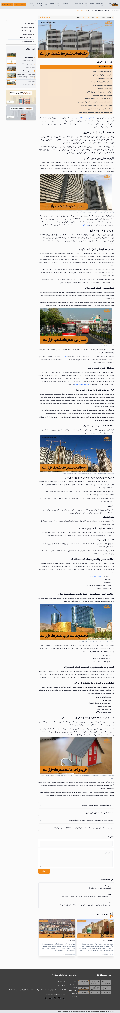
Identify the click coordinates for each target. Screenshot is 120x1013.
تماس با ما (73, 984)
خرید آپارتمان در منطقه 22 (96, 4)
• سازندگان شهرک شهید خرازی (104, 89)
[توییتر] (63, 998)
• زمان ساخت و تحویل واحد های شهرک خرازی (99, 92)
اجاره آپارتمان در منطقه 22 (81, 4)
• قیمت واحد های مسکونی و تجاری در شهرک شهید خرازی (96, 106)
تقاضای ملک (73, 990)
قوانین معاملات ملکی (26, 27)
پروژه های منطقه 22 (54, 4)
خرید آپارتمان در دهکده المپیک (106, 988)
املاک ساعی (109, 4)
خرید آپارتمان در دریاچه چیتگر (94, 982)
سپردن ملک (73, 987)
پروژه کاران (83, 988)
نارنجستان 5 (94, 993)
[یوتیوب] (50, 998)
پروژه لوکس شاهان (106, 993)
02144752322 (62, 981)
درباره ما (74, 981)
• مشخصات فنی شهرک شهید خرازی (102, 72)
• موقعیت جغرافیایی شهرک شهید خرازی (101, 82)
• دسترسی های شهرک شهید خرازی (102, 85)
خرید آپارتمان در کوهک (83, 982)
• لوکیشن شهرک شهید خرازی (104, 78)
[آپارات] (45, 998)
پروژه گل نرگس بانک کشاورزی (95, 988)
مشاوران (74, 996)
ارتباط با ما (39, 4)
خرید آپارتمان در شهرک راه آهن (106, 982)
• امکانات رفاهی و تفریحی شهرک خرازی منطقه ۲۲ (98, 99)
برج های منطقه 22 (27, 31)
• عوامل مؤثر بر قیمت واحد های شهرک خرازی (99, 109)
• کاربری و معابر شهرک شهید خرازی (102, 75)
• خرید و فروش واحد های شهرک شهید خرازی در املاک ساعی (95, 112)
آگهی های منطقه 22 (67, 4)
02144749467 (62, 985)
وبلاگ (45, 4)
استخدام (74, 993)
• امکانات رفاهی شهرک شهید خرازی (102, 95)
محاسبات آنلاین (31, 4)
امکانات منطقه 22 (27, 41)
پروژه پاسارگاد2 (84, 993)
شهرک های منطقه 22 (96, 10)
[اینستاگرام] (59, 998)
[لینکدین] (54, 998)
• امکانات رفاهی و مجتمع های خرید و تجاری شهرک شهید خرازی (95, 102)
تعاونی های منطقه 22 (26, 38)
